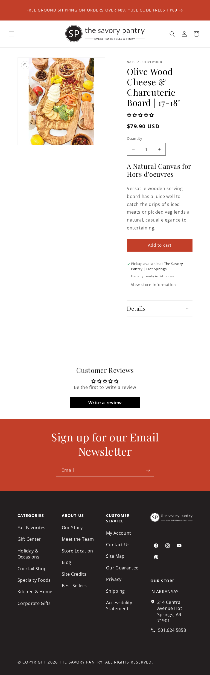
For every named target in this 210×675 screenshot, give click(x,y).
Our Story (72, 528)
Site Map (115, 556)
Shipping (115, 591)
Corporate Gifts (34, 603)
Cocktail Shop (32, 569)
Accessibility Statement (119, 606)
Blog (66, 562)
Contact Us (118, 545)
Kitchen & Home (35, 592)
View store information (153, 284)
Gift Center (29, 539)
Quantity (134, 138)
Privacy (113, 579)
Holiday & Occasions (28, 554)
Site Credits (74, 574)
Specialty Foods (34, 580)
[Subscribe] (148, 470)
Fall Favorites (31, 528)
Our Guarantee (122, 568)
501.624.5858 (172, 630)
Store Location (77, 551)
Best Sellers (74, 586)
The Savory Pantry (81, 662)
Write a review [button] (105, 403)
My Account (118, 533)
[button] (11, 34)
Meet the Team (78, 539)
